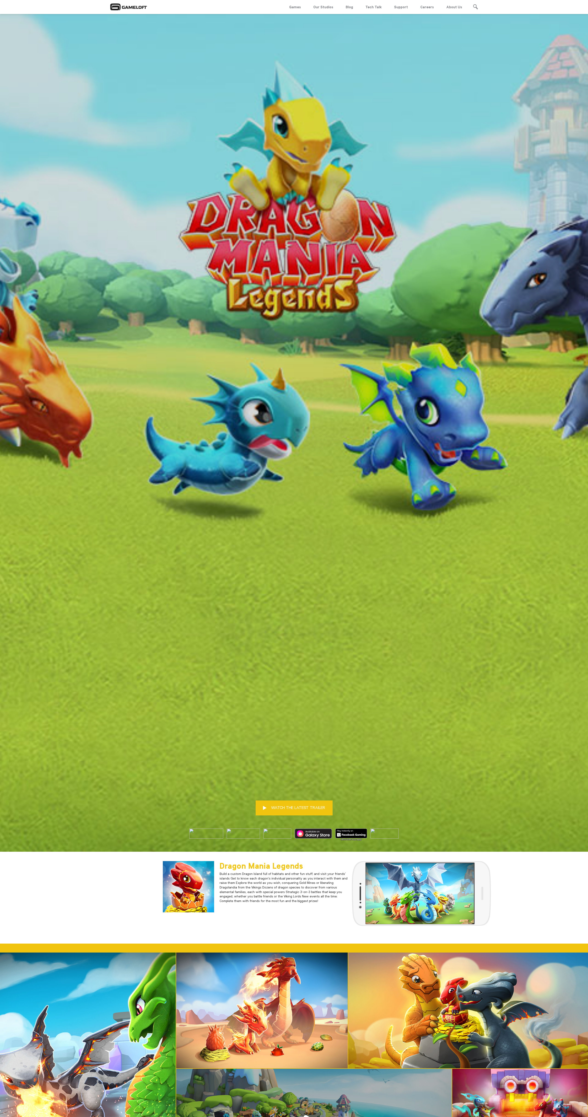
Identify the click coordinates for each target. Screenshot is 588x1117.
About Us (454, 7)
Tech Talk (373, 7)
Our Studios (323, 7)
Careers (427, 7)
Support (401, 7)
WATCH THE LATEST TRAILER (297, 807)
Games (295, 7)
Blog (349, 7)
